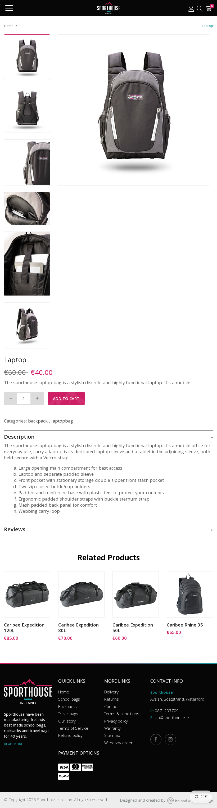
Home (8, 26)
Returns (111, 699)
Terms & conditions (121, 714)
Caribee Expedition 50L (132, 629)
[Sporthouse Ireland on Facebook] (155, 739)
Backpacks (67, 707)
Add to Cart (66, 399)
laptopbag (62, 421)
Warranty (112, 728)
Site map (112, 736)
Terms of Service (73, 728)
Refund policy (70, 736)
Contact (111, 707)
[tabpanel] (133, 110)
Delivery (111, 692)
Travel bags (68, 714)
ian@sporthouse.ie (172, 718)
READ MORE (13, 744)
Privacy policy (116, 721)
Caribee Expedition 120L (24, 629)
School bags (69, 699)
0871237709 (167, 711)
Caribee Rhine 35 (185, 626)
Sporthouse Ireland (54, 800)
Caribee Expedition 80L (78, 629)
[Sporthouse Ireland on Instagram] (170, 739)
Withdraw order (118, 743)
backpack (38, 421)
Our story (67, 721)
